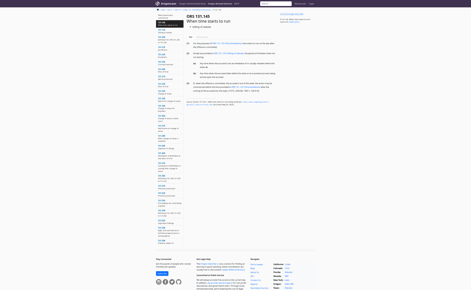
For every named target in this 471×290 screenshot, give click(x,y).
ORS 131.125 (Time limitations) (226, 43)
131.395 (166, 147)
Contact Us (255, 280)
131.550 (169, 213)
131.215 (162, 48)
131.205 (169, 40)
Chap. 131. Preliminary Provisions (197, 10)
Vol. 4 (169, 10)
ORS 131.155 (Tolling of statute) (228, 53)
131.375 (168, 128)
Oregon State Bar (208, 263)
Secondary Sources (259, 288)
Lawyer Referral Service (232, 269)
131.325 (163, 85)
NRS (286, 276)
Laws (287, 280)
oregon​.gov (293, 22)
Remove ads (300, 3)
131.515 (166, 187)
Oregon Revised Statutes (220, 3)
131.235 (165, 63)
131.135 (165, 15)
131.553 (166, 221)
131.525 (166, 194)
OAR (287, 284)
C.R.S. (287, 268)
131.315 (165, 77)
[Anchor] (219, 47)
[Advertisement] (296, 66)
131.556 (168, 231)
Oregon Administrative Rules (192, 3)
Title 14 (177, 10)
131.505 (169, 178)
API (252, 276)
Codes (287, 264)
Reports (254, 284)
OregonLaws (168, 3)
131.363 (168, 118)
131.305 (163, 70)
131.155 (165, 31)
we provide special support (220, 283)
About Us (254, 272)
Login (311, 3)
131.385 (168, 138)
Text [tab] (190, 37)
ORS (163, 10)
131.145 (168, 23)
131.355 (166, 108)
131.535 (169, 203)
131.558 (166, 243)
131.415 (169, 167)
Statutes (288, 272)
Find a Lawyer (256, 264)
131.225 (162, 55)
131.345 (169, 99)
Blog (252, 268)
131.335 (165, 92)
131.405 (169, 156)
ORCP (236, 3)
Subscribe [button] (162, 273)
